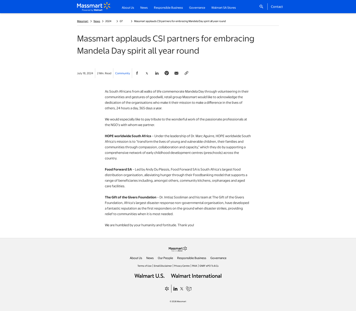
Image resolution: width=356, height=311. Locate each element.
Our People (165, 258)
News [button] (144, 7)
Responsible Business (191, 258)
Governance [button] (197, 7)
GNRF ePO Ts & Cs (209, 265)
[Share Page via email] (177, 73)
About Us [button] (128, 7)
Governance (218, 258)
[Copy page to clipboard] (186, 73)
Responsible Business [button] (168, 7)
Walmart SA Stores (223, 7)
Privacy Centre (182, 265)
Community (122, 73)
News (97, 21)
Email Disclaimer (163, 265)
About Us (136, 258)
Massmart (82, 21)
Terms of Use (144, 265)
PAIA (194, 265)
